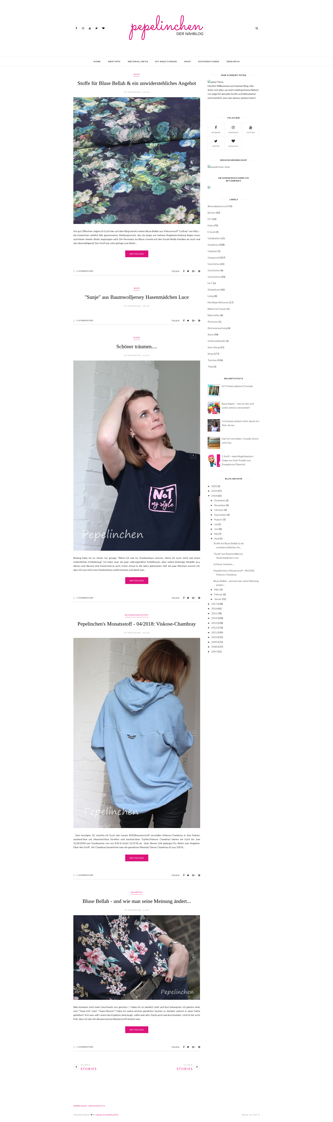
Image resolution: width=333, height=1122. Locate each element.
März (216, 589)
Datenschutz (96, 1105)
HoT (210, 283)
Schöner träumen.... (136, 346)
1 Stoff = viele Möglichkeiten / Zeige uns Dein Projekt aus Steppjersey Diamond (238, 460)
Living (211, 295)
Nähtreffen (214, 315)
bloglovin (233, 146)
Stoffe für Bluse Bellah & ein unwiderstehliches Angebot (137, 83)
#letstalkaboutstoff (218, 206)
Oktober (219, 509)
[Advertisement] (234, 683)
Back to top (250, 1115)
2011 (214, 632)
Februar (218, 594)
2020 (214, 486)
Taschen (212, 360)
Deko (210, 225)
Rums (137, 337)
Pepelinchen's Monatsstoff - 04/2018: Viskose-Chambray (137, 624)
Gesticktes (214, 263)
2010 (214, 637)
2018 (214, 495)
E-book (211, 231)
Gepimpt (212, 251)
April (216, 538)
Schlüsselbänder (216, 340)
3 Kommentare (85, 597)
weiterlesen (137, 254)
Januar (217, 598)
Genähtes (137, 892)
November (219, 505)
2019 (214, 490)
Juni (216, 528)
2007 (214, 651)
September (220, 514)
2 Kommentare (85, 875)
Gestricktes (214, 276)
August (218, 519)
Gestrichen (214, 270)
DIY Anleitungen (166, 61)
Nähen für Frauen (217, 308)
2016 (214, 608)
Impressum (80, 1105)
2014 (214, 618)
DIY (210, 219)
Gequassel (213, 257)
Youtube (250, 132)
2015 (214, 613)
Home (97, 61)
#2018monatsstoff (137, 615)
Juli (216, 524)
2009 (214, 641)
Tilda (210, 366)
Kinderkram (214, 289)
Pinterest (213, 321)
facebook (215, 132)
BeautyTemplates (107, 1115)
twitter (215, 146)
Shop (187, 61)
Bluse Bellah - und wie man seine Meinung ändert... (137, 901)
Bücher (211, 212)
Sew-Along (214, 347)
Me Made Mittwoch (218, 302)
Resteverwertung (217, 328)
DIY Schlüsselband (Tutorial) (237, 386)
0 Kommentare (85, 271)
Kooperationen (208, 61)
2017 (214, 603)
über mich (233, 61)
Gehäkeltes (214, 238)
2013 (214, 622)
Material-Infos (138, 61)
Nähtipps (114, 61)
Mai (216, 533)
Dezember (219, 500)
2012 (214, 627)
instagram (233, 132)
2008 (214, 646)
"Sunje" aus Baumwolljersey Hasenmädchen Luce (137, 297)
